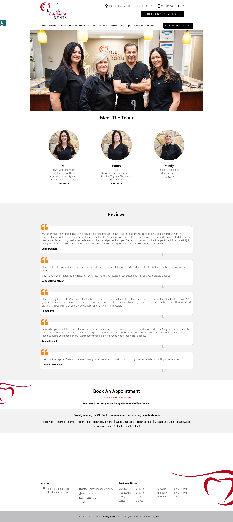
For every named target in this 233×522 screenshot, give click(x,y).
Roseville (48, 421)
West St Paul (115, 426)
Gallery (62, 25)
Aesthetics (138, 25)
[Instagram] (183, 6)
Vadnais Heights (65, 421)
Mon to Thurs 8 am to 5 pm (163, 14)
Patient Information (76, 25)
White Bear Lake (125, 421)
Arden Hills (84, 421)
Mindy (169, 166)
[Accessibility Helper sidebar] (3, 23)
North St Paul (144, 421)
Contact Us (150, 25)
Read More (64, 183)
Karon (116, 166)
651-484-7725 (168, 5)
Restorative (102, 25)
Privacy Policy (108, 516)
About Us (52, 25)
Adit (157, 516)
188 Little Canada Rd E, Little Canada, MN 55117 (132, 6)
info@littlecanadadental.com (97, 488)
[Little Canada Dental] (55, 11)
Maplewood (183, 421)
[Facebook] (178, 6)
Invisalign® (126, 25)
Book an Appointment (178, 25)
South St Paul (132, 426)
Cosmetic (114, 25)
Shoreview (99, 426)
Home (43, 25)
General (91, 25)
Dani (64, 166)
